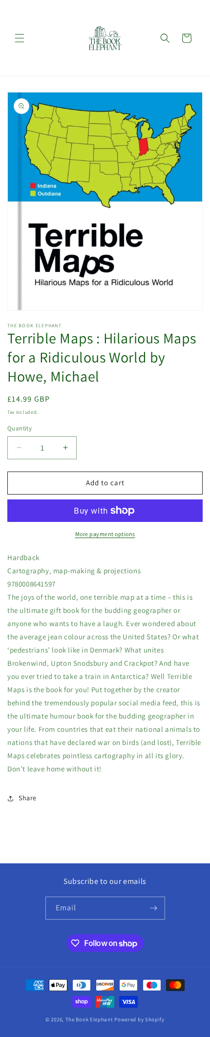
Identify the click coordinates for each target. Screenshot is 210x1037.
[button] (19, 38)
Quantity (19, 428)
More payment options (105, 534)
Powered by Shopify (139, 1019)
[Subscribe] (154, 908)
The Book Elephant (89, 1019)
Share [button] (28, 797)
